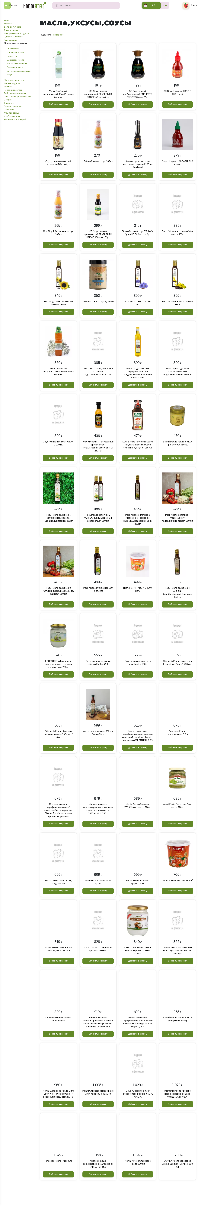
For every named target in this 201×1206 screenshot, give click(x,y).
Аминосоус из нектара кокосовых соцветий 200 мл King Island (137, 164)
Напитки (8, 87)
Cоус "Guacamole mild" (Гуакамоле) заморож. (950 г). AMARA (138, 1094)
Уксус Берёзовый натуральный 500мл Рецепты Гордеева (58, 94)
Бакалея (8, 24)
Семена (7, 100)
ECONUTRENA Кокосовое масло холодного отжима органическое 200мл (58, 664)
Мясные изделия (12, 83)
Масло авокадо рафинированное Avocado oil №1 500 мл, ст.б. (98, 1164)
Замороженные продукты (16, 33)
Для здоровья (11, 30)
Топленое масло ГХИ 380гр (58, 1161)
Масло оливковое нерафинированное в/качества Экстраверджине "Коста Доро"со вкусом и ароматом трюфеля (58, 810)
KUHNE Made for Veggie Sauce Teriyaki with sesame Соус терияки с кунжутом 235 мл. (138, 445)
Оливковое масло (15, 60)
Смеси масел (13, 49)
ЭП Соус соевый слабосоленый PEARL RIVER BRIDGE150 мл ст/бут (137, 94)
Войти (194, 5)
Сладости (9, 103)
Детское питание (12, 27)
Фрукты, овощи (11, 113)
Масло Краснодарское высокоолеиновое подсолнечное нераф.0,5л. (177, 372)
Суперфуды (9, 110)
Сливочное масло (15, 67)
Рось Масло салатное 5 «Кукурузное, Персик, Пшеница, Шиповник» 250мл (58, 518)
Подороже (58, 35)
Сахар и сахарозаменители (17, 97)
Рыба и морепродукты (15, 93)
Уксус (9, 75)
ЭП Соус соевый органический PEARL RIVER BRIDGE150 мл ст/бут (98, 94)
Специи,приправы (12, 106)
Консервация (10, 40)
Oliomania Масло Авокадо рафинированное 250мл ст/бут (58, 734)
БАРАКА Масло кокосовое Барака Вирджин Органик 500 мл (177, 1164)
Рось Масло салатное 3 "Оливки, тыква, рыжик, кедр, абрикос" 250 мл (58, 591)
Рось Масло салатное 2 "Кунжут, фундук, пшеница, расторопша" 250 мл (98, 518)
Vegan (7, 20)
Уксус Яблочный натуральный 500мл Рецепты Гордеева (58, 372)
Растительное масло (17, 64)
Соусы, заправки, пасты (18, 71)
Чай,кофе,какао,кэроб (15, 119)
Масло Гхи (12, 56)
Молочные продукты (14, 80)
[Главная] (36, 5)
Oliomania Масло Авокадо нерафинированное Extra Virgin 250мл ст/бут (177, 1094)
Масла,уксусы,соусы (15, 43)
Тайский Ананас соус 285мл (98, 161)
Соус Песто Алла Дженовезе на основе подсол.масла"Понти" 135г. (98, 372)
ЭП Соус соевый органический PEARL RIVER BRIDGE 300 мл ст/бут (98, 234)
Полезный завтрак (13, 90)
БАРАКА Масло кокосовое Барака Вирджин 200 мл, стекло (137, 950)
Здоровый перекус (13, 37)
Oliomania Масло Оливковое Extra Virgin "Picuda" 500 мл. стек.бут (177, 950)
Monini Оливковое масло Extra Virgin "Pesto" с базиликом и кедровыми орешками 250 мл (58, 1094)
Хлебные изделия (12, 116)
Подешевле (45, 35)
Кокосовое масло (15, 52)
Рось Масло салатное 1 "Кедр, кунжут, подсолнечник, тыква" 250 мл (177, 518)
